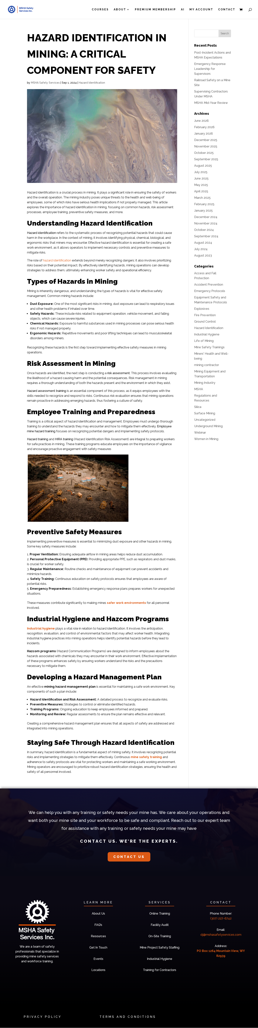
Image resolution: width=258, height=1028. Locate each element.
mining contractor (206, 365)
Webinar (200, 432)
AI (183, 9)
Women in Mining (206, 439)
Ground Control (205, 321)
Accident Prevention (208, 284)
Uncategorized (204, 420)
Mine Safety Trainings (209, 347)
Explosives (201, 309)
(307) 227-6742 (221, 918)
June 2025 (201, 178)
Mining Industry (204, 383)
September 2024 (206, 236)
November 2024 (205, 223)
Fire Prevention (205, 315)
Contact (226, 9)
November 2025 (205, 146)
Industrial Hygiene (206, 334)
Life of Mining (204, 341)
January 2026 (203, 133)
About (120, 9)
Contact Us (129, 857)
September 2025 (206, 159)
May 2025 (201, 185)
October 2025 (204, 153)
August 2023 (203, 255)
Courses (100, 9)
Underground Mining (208, 426)
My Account (201, 9)
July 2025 (200, 172)
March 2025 (202, 198)
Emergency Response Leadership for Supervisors (210, 69)
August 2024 (203, 242)
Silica (197, 407)
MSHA (198, 389)
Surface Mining (204, 413)
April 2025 (201, 191)
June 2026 (201, 121)
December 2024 (205, 217)
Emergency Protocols (209, 291)
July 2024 (201, 249)
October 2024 (204, 230)
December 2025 (205, 140)
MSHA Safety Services (45, 82)
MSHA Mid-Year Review (211, 103)
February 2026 (204, 127)
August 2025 (203, 165)
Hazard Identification (92, 82)
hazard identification (57, 260)
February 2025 (204, 204)
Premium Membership (155, 9)
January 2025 (203, 210)
